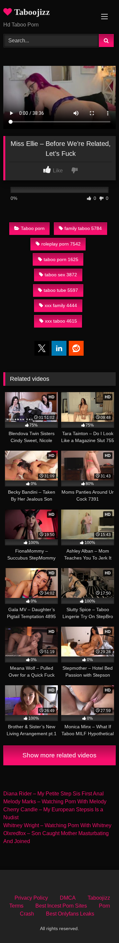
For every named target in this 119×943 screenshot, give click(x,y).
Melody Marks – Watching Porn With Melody (54, 801)
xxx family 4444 (61, 305)
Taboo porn (33, 228)
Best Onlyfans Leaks (70, 914)
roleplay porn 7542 (61, 244)
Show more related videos (59, 755)
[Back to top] (98, 923)
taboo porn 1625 (61, 259)
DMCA (68, 898)
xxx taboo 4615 (61, 321)
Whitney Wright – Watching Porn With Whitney (57, 825)
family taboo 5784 (83, 228)
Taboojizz (31, 12)
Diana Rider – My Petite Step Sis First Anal (53, 793)
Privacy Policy (31, 898)
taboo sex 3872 (61, 274)
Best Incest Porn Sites (61, 906)
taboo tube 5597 (61, 290)
